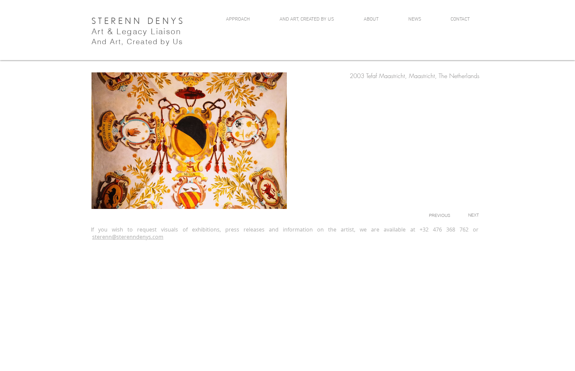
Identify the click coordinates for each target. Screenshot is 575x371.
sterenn (102, 236)
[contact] (457, 32)
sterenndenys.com (139, 236)
